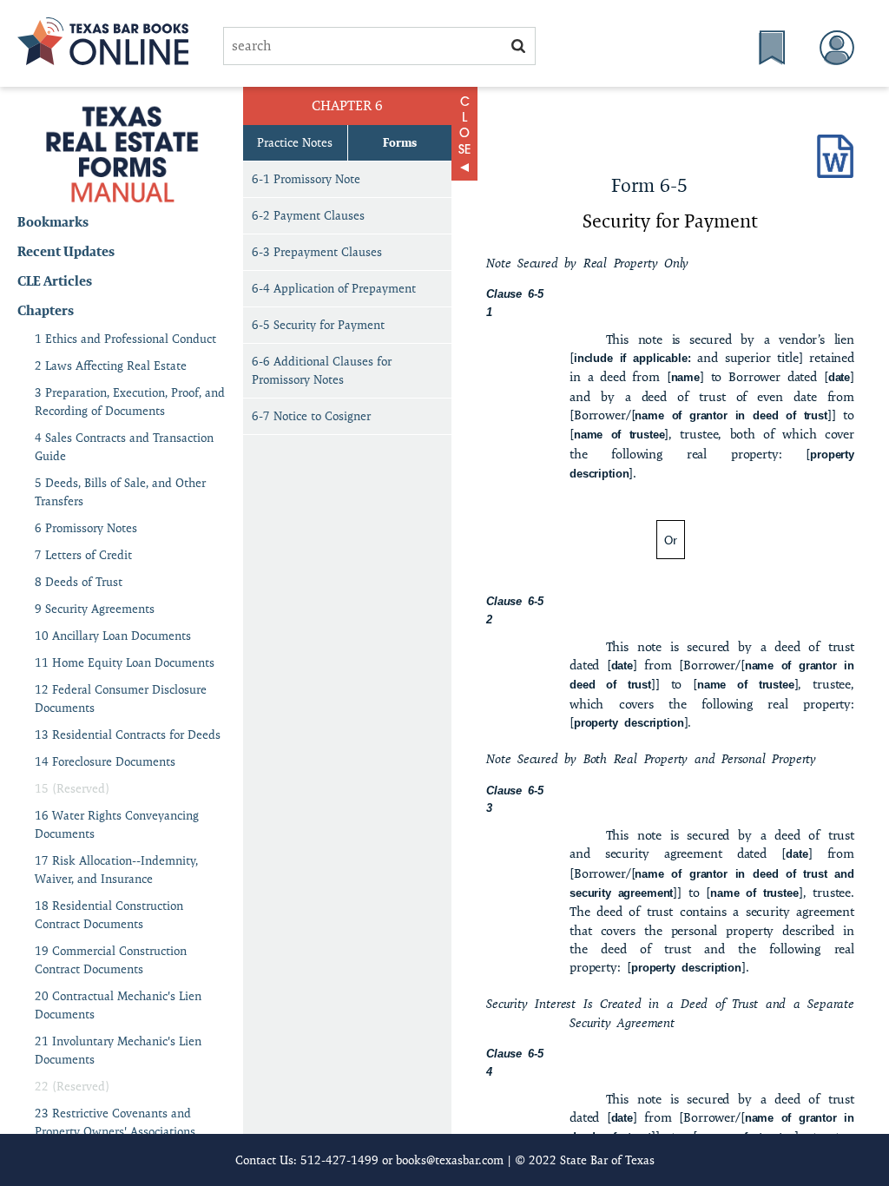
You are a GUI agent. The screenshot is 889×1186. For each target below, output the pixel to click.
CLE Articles (54, 281)
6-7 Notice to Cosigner (311, 416)
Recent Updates (66, 251)
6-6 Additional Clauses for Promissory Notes (322, 370)
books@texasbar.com (450, 1160)
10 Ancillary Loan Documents (113, 635)
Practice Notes (295, 142)
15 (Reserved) (72, 788)
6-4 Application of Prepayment (334, 288)
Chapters (45, 310)
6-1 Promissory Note (308, 179)
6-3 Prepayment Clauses (317, 252)
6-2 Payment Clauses (308, 215)
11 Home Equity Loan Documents (124, 662)
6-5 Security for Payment (318, 325)
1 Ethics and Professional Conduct (125, 338)
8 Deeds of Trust (78, 582)
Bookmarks (53, 222)
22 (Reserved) (72, 1086)
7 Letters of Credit (83, 555)
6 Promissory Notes (86, 528)
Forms (400, 142)
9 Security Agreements (95, 608)
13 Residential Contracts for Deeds (128, 734)
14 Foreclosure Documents (105, 761)
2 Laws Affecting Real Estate (111, 365)
